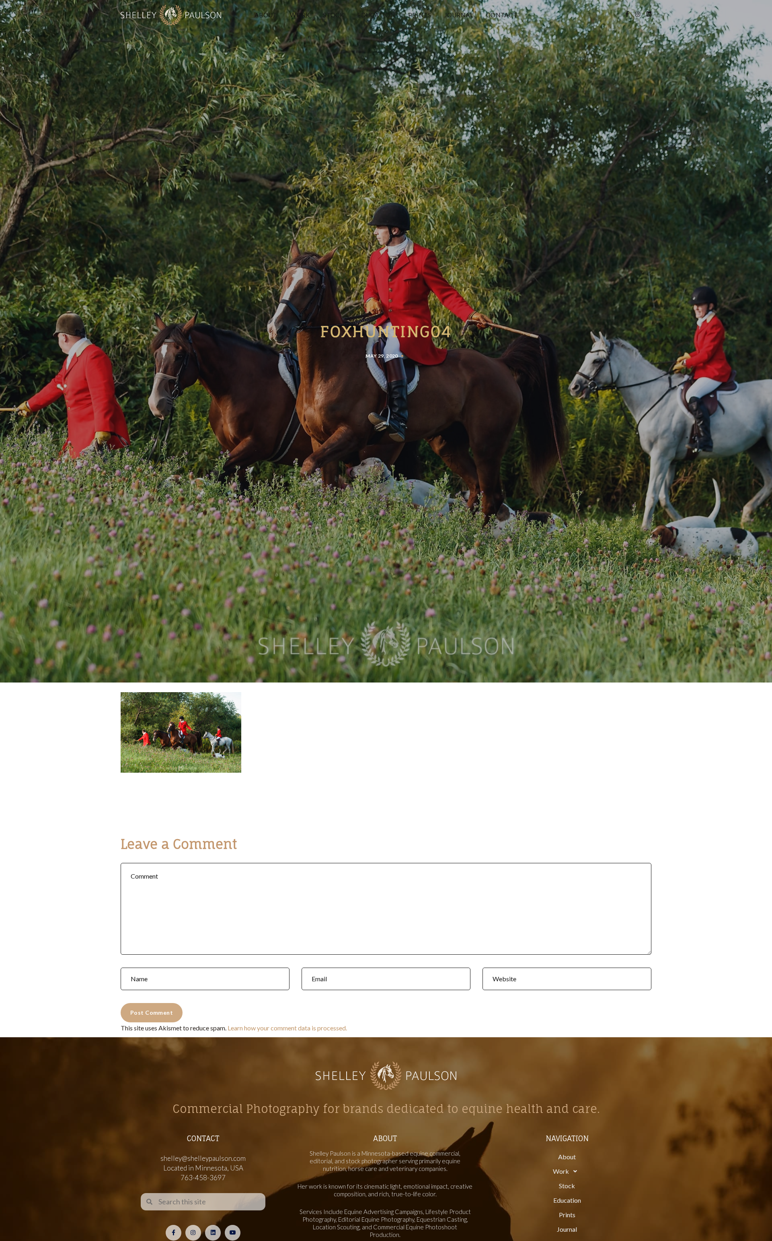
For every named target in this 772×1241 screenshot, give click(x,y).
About (266, 15)
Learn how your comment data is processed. (287, 1028)
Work (300, 15)
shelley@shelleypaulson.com (203, 1158)
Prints (420, 15)
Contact (501, 15)
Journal (458, 15)
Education (376, 15)
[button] (567, 1171)
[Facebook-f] (173, 1233)
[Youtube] (232, 1233)
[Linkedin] (213, 1233)
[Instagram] (193, 1233)
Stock (333, 15)
